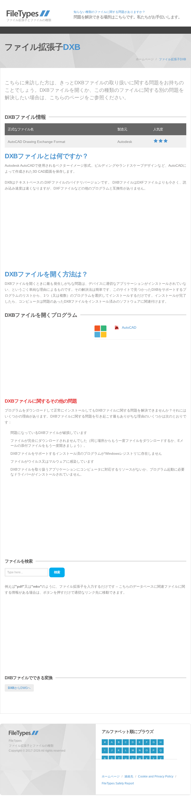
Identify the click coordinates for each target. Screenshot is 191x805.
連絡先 (128, 776)
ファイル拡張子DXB (172, 59)
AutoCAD (129, 327)
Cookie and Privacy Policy (155, 776)
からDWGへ (19, 688)
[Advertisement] (95, 231)
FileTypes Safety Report (118, 783)
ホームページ (145, 59)
